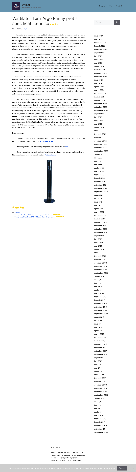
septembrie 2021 (101, 192)
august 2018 (99, 317)
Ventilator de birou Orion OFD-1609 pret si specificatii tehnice (35, 217)
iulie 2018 (98, 321)
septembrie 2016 (101, 395)
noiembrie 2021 (100, 185)
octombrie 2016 (100, 392)
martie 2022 (99, 171)
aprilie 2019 (99, 290)
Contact (119, 6)
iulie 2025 (98, 56)
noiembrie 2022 (100, 144)
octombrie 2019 (100, 270)
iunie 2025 (98, 60)
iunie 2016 (98, 405)
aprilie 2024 (99, 87)
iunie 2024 (98, 80)
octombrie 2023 (100, 107)
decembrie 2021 (100, 182)
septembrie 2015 (101, 432)
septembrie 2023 (101, 110)
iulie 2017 (98, 361)
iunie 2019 (98, 283)
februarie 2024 (100, 93)
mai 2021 (98, 205)
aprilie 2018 (98, 331)
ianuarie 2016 (99, 422)
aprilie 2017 (98, 371)
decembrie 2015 (100, 426)
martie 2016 (99, 415)
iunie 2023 (98, 121)
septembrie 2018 (101, 314)
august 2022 (99, 154)
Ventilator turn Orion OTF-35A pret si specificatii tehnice (33, 215)
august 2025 (99, 53)
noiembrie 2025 (100, 49)
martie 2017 (99, 375)
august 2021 (99, 195)
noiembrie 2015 (100, 429)
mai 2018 (98, 327)
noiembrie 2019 (100, 266)
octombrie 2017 (100, 351)
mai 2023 (98, 124)
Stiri (110, 6)
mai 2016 (98, 409)
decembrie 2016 (100, 385)
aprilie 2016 (99, 412)
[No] (134, 468)
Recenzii (102, 6)
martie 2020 (99, 253)
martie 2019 (99, 293)
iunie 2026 (98, 36)
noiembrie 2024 (100, 77)
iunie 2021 (98, 202)
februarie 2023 (100, 134)
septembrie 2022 (101, 151)
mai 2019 (98, 287)
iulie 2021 (98, 199)
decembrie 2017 (100, 344)
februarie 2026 (100, 43)
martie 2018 (99, 334)
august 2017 (99, 358)
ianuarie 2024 (99, 97)
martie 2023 (99, 131)
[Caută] (117, 22)
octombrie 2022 (100, 148)
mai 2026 (98, 39)
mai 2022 (98, 165)
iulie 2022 (98, 158)
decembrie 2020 (101, 222)
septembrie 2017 (101, 354)
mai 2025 (98, 63)
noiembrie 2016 (100, 388)
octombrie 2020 (100, 229)
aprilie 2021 (98, 209)
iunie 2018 (98, 324)
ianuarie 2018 (99, 341)
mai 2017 (98, 368)
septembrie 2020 (101, 232)
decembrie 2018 (100, 304)
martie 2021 (99, 212)
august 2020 (99, 236)
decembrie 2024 (101, 73)
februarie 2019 (100, 297)
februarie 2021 (100, 215)
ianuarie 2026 (99, 46)
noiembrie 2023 (100, 104)
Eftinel (26, 4)
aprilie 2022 (99, 168)
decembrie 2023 (101, 100)
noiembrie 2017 (100, 348)
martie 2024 (99, 90)
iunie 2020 (98, 243)
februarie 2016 (100, 419)
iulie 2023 (98, 117)
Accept (122, 468)
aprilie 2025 (99, 66)
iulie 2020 (98, 239)
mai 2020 (98, 246)
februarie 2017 (100, 378)
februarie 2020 (100, 256)
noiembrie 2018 (100, 307)
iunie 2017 (98, 365)
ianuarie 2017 (99, 382)
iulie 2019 (98, 280)
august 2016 (99, 398)
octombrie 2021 (100, 188)
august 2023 (99, 114)
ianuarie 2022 (99, 178)
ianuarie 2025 (99, 70)
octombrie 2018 (100, 310)
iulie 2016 (98, 402)
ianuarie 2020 (99, 260)
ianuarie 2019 (99, 300)
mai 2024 (98, 83)
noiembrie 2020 (100, 226)
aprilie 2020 (99, 249)
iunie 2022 (98, 161)
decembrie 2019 (100, 263)
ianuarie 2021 (99, 219)
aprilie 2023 (99, 127)
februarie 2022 (100, 175)
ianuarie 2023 (99, 138)
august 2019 (99, 276)
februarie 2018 (100, 337)
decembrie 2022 (100, 141)
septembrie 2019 (101, 273)
